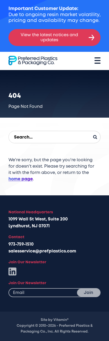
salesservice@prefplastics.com (42, 251)
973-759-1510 (21, 244)
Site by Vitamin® (55, 319)
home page (20, 179)
